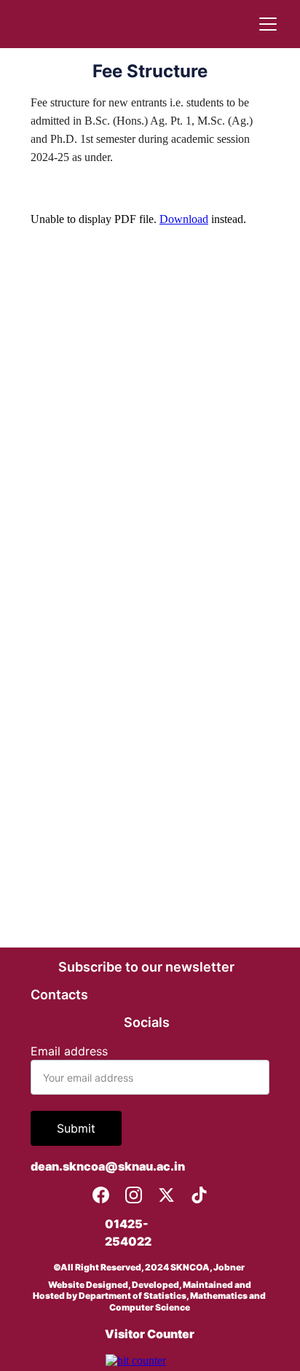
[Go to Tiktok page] (199, 1195)
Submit (76, 1128)
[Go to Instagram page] (133, 1195)
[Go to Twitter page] (166, 1195)
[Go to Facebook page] (100, 1195)
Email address (69, 1051)
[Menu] (268, 24)
